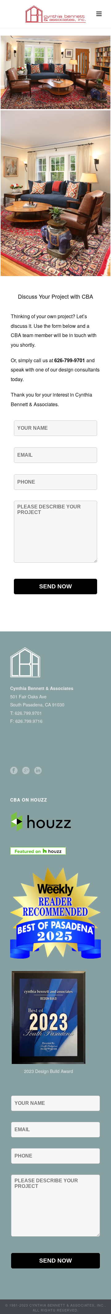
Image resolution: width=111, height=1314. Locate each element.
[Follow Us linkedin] (38, 771)
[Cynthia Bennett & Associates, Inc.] (55, 14)
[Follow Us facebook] (14, 771)
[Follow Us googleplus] (26, 771)
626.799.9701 (28, 713)
